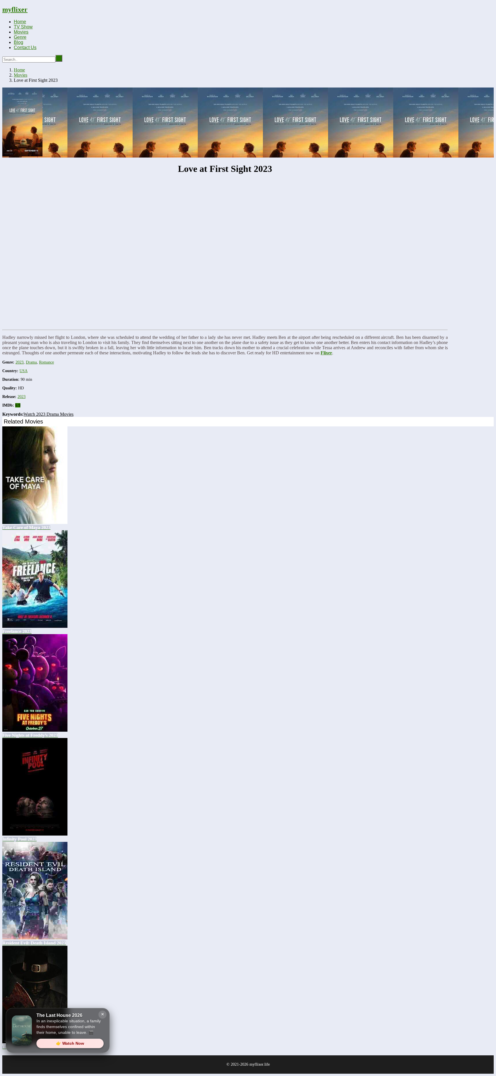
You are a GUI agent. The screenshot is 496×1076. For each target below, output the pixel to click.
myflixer (15, 9)
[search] (58, 58)
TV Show (23, 26)
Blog (18, 42)
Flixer (326, 352)
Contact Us (25, 47)
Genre (20, 37)
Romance (46, 362)
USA (24, 371)
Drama (31, 362)
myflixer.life (259, 1064)
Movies (21, 32)
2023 (20, 362)
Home (20, 21)
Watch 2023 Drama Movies (48, 414)
